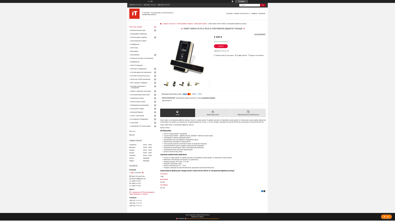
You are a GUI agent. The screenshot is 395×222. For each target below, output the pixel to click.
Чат (388, 216)
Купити (220, 46)
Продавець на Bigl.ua (197, 216)
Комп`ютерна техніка (138, 102)
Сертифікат (164, 185)
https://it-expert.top (138, 176)
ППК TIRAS (134, 48)
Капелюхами (135, 55)
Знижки (254, 13)
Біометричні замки (200, 23)
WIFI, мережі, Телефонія (139, 83)
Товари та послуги (241, 13)
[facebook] (262, 191)
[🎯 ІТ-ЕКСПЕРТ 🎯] (134, 13)
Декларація (164, 179)
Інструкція (163, 174)
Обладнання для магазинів (140, 105)
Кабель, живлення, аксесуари (141, 91)
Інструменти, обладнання (139, 119)
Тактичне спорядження (138, 69)
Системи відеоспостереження (141, 72)
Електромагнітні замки (138, 41)
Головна (229, 13)
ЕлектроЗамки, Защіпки (185, 23)
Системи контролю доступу (140, 76)
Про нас (132, 131)
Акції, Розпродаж (137, 65)
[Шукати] (263, 5)
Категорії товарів (135, 27)
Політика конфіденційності (211, 218)
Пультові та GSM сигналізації (140, 79)
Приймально (135, 44)
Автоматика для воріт (138, 30)
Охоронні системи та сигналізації (142, 58)
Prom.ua (207, 215)
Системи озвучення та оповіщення (138, 87)
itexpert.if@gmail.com (138, 179)
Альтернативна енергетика (140, 95)
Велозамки (134, 51)
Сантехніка (134, 123)
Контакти (261, 13)
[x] (264, 191)
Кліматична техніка (137, 98)
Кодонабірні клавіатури (139, 34)
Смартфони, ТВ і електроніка (140, 126)
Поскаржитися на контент (194, 218)
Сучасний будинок (137, 112)
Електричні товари (137, 109)
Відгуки (132, 135)
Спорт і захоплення (137, 116)
